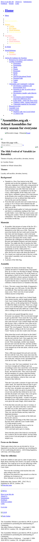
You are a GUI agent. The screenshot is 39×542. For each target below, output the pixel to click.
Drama (15, 69)
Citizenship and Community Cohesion (21, 84)
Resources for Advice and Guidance (21, 60)
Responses (16, 71)
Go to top (4, 507)
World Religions (14, 30)
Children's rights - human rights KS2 (25, 102)
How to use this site (7, 2)
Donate (11, 3)
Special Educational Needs (22, 76)
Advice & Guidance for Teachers (16, 58)
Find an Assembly (11, 21)
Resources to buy (14, 106)
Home (9, 10)
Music (15, 67)
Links (17, 3)
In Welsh (8, 47)
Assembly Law (14, 108)
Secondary (9, 36)
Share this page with (9, 143)
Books (15, 73)
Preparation (17, 63)
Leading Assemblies (15, 61)
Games (15, 80)
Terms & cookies (6, 502)
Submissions (27, 2)
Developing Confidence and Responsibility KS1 (22, 86)
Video (15, 82)
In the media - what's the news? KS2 (25, 100)
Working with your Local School (24, 111)
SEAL (15, 74)
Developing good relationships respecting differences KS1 (23, 98)
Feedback (4, 3)
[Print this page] (6, 485)
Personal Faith (18, 78)
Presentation (17, 65)
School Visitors (14, 110)
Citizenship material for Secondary (24, 104)
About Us (18, 2)
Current (11, 26)
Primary (9, 24)
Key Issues (12, 28)
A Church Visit (18, 113)
